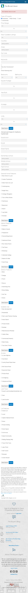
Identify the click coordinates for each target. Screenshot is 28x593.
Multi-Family (13, 18)
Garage (4, 275)
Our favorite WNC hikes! (12, 532)
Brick (3, 272)
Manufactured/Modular (8, 330)
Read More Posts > (14, 545)
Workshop (4, 250)
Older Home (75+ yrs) (7, 182)
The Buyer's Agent (11, 6)
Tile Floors (5, 247)
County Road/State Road (8, 362)
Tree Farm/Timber (7, 345)
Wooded (4, 454)
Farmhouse (5, 201)
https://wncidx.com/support (6, 493)
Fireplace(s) (5, 232)
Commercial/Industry (7, 338)
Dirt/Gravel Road (6, 366)
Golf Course (5, 450)
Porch (3, 279)
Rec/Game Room (6, 243)
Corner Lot (5, 410)
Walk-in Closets (6, 229)
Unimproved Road (6, 381)
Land (19, 18)
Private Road (5, 373)
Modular (4, 327)
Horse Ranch (5, 319)
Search (11, 128)
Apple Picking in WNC (11, 526)
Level (3, 414)
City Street (5, 359)
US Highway (5, 377)
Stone (3, 298)
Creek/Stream (6, 457)
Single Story (5, 190)
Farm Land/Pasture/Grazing (9, 316)
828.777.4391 (14, 568)
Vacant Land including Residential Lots (12, 391)
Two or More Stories (7, 197)
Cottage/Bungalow (7, 194)
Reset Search (5, 128)
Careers (8, 580)
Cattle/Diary (5, 334)
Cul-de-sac (5, 432)
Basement (4, 205)
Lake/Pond (5, 447)
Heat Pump (5, 262)
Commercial (5, 20)
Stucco (4, 283)
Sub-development (7, 309)
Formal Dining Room (7, 236)
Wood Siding (5, 290)
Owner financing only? (6, 70)
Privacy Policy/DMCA (16, 580)
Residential (5, 18)
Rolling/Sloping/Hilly (7, 439)
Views (3, 421)
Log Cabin (4, 212)
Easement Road (6, 370)
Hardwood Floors (6, 240)
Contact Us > (14, 574)
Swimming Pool (6, 286)
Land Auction (5, 399)
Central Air (4, 225)
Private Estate (5, 323)
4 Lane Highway (6, 355)
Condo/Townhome (7, 179)
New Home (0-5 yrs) (7, 175)
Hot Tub (4, 294)
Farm (3, 395)
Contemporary (6, 186)
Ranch (3, 208)
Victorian (4, 215)
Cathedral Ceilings (6, 255)
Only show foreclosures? (7, 67)
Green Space (5, 429)
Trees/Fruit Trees (6, 443)
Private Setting (6, 424)
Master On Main (6, 258)
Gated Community (7, 436)
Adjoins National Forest (8, 417)
